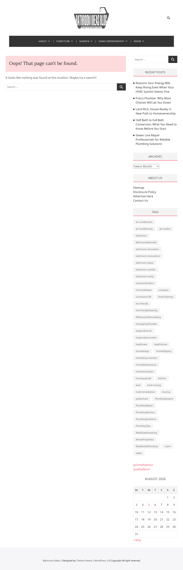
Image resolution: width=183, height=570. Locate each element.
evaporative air (144, 330)
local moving (154, 385)
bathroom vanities (145, 269)
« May (137, 540)
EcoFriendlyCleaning (146, 310)
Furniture (63, 41)
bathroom (141, 235)
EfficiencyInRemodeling (148, 317)
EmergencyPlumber (146, 324)
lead (138, 385)
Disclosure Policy (144, 192)
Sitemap (138, 188)
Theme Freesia (84, 560)
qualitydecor (141, 469)
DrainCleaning (165, 296)
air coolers (165, 228)
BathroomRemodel (146, 242)
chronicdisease (144, 290)
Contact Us (140, 200)
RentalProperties (145, 439)
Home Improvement (111, 41)
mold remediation (145, 391)
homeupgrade (143, 378)
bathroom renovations (148, 256)
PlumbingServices (145, 412)
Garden (84, 41)
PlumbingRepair (144, 405)
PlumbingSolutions (146, 419)
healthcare (141, 344)
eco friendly (142, 303)
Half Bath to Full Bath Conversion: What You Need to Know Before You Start (156, 124)
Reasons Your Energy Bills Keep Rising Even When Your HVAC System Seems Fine (155, 87)
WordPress (100, 560)
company (164, 290)
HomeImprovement (146, 357)
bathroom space (144, 262)
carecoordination (145, 283)
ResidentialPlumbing (147, 446)
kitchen (162, 378)
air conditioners (144, 222)
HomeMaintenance (146, 364)
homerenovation (145, 371)
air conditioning (144, 228)
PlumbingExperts (164, 398)
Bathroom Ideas (51, 560)
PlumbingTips (143, 425)
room (168, 446)
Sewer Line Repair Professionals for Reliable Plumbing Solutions (153, 139)
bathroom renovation (147, 249)
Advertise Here (143, 196)
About (43, 41)
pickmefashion (143, 465)
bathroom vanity (145, 276)
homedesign (142, 351)
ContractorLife (143, 296)
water (139, 453)
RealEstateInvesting (146, 432)
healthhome (160, 344)
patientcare (142, 398)
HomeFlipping (163, 351)
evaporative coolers (146, 337)
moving (166, 391)
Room (137, 41)
